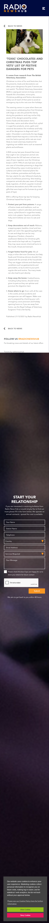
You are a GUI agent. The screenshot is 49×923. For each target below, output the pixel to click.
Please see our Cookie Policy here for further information (25, 902)
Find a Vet (21, 310)
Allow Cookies (25, 910)
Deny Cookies (25, 915)
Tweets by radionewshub (14, 352)
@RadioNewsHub (28, 339)
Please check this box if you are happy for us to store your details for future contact (25, 573)
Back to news (15, 26)
